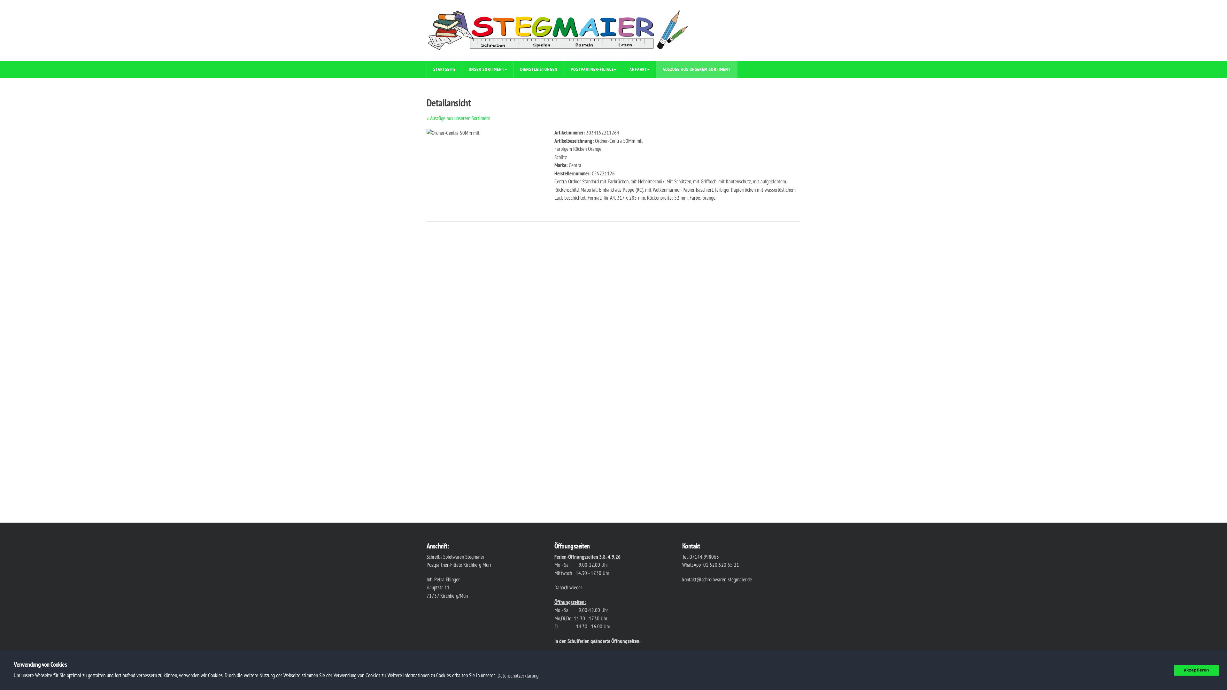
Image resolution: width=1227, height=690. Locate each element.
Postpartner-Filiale (592, 69)
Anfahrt (638, 69)
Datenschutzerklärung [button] (518, 675)
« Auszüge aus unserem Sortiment (458, 118)
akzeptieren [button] (1196, 669)
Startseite (444, 69)
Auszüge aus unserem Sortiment (697, 69)
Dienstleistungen (539, 69)
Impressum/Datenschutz (458, 86)
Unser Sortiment (487, 69)
